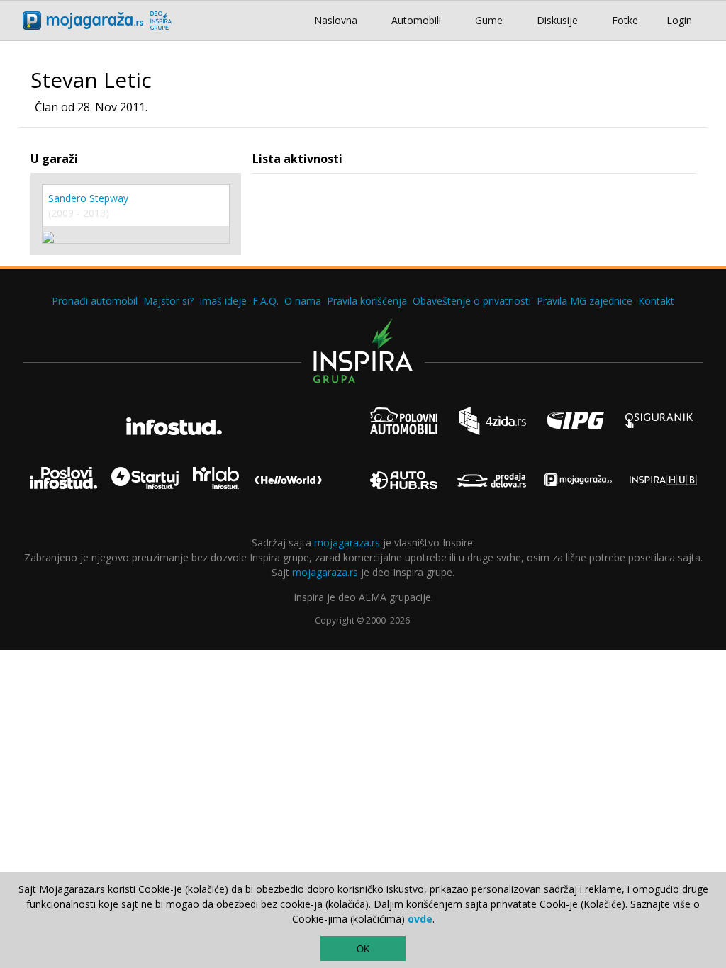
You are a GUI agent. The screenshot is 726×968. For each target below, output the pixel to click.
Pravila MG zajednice (584, 301)
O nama (302, 301)
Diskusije (557, 20)
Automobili (416, 20)
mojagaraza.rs (347, 542)
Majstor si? (168, 301)
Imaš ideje (223, 301)
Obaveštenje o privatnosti (472, 301)
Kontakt (656, 301)
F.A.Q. (265, 301)
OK (363, 949)
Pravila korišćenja (367, 301)
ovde (420, 918)
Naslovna (335, 20)
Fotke (625, 20)
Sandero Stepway (88, 198)
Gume (489, 20)
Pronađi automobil (95, 301)
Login (679, 20)
